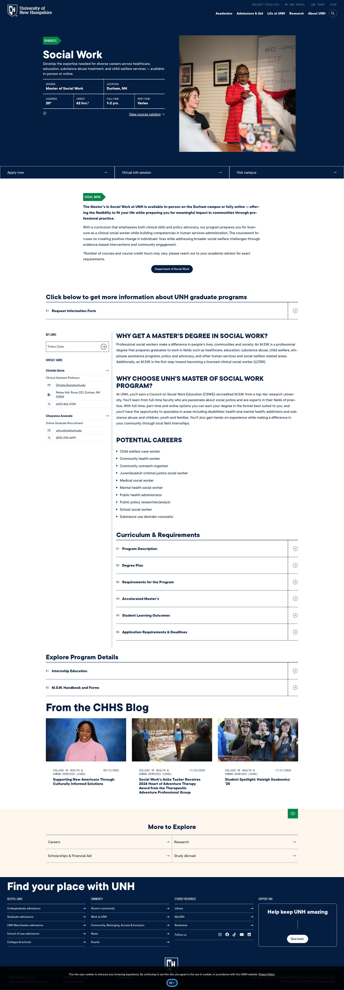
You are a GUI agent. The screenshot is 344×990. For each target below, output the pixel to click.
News (94, 934)
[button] (294, 310)
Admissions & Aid (250, 13)
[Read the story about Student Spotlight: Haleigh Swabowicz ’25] (258, 740)
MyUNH (179, 917)
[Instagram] (221, 934)
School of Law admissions (23, 934)
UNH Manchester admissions (25, 925)
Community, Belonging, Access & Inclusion (117, 925)
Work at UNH (99, 917)
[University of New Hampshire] (33, 10)
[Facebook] (228, 934)
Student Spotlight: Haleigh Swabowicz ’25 (257, 781)
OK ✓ (172, 983)
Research (296, 13)
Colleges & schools (19, 942)
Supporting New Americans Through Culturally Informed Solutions (83, 781)
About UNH (316, 13)
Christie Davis (55, 370)
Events (95, 942)
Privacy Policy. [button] (267, 974)
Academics (224, 13)
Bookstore (181, 925)
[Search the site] (333, 13)
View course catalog (145, 114)
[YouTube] (242, 934)
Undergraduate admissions (23, 908)
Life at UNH (276, 13)
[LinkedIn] (250, 934)
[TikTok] (235, 934)
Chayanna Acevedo (59, 416)
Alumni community (103, 908)
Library (179, 908)
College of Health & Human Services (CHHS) (69, 772)
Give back (297, 939)
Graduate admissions (20, 917)
